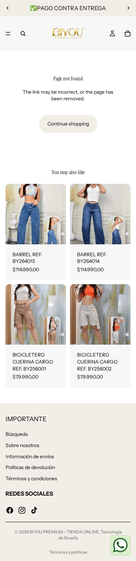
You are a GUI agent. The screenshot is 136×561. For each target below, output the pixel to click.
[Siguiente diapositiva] (128, 8)
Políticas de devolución (30, 467)
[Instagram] (22, 510)
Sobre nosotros (22, 445)
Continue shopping (68, 124)
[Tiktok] (34, 510)
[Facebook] (10, 510)
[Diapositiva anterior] (7, 8)
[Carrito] (127, 33)
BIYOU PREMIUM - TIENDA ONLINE (64, 531)
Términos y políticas (68, 552)
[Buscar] (23, 33)
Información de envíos (30, 456)
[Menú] (8, 34)
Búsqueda (17, 434)
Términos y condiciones (31, 478)
